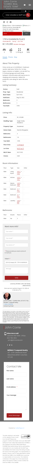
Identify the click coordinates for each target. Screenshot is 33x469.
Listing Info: (7, 112)
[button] (7, 345)
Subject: (7, 258)
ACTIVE (22, 11)
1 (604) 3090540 (8, 304)
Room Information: (10, 163)
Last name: (10, 379)
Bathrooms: (7, 210)
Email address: (11, 387)
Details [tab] (5, 57)
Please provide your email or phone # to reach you (15, 252)
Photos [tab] (10, 57)
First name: (10, 371)
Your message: (11, 395)
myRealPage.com (19, 428)
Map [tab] (15, 57)
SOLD (29, 11)
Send (16, 278)
